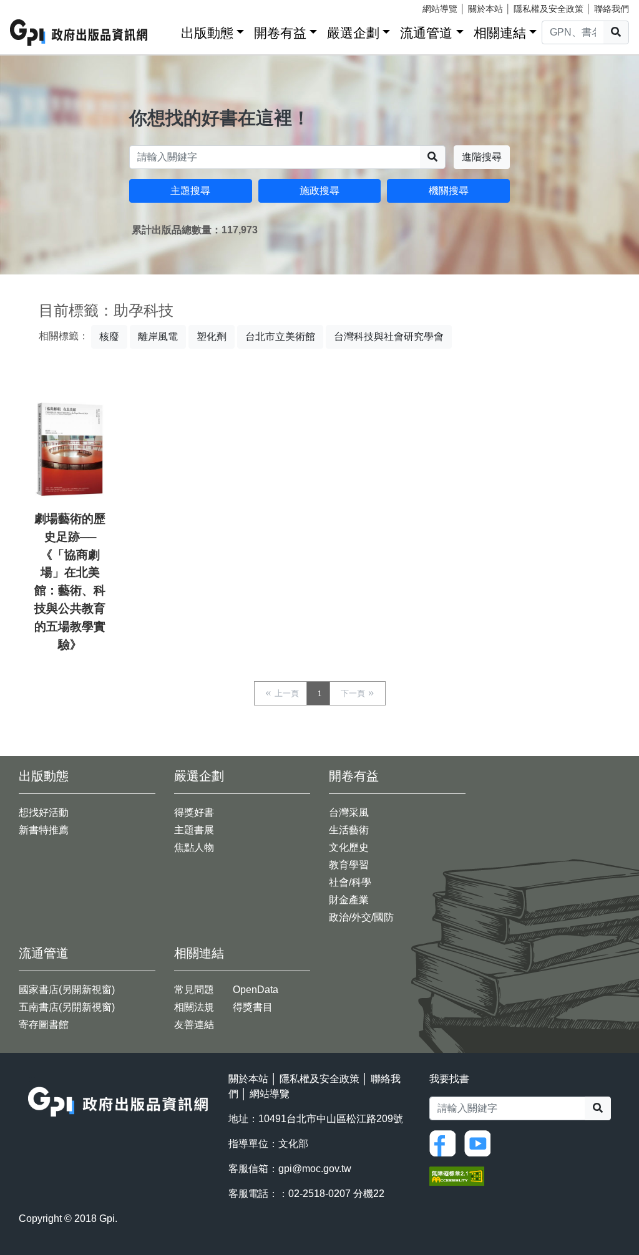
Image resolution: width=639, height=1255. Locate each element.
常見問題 (194, 989)
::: (167, 30)
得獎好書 (194, 812)
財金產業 (349, 899)
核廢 (109, 336)
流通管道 (426, 33)
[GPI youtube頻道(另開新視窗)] (480, 1142)
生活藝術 (349, 830)
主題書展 (194, 830)
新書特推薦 (44, 830)
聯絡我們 (611, 9)
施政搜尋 (319, 190)
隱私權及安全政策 (548, 9)
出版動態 (207, 33)
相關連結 (500, 33)
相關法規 (194, 1007)
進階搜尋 (482, 157)
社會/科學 (350, 882)
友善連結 (194, 1024)
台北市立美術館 (280, 336)
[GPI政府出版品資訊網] (79, 32)
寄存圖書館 (44, 1024)
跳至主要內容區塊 (35, 6)
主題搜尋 (190, 190)
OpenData (255, 989)
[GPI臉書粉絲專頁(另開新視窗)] (445, 1142)
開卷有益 (280, 33)
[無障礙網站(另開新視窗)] (456, 1175)
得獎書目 (253, 1007)
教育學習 (349, 865)
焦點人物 (194, 847)
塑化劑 (212, 336)
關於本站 (485, 9)
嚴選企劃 (353, 33)
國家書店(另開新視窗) (67, 989)
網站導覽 (439, 9)
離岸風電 (158, 336)
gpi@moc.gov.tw (314, 1168)
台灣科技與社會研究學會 (389, 336)
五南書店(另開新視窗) (67, 1007)
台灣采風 (349, 812)
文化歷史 (349, 847)
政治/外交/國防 (361, 917)
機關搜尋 (449, 190)
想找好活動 (44, 812)
